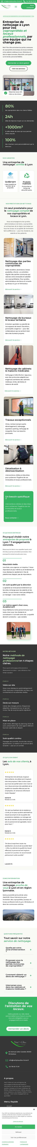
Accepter (18, 1127)
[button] (34, 1109)
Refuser (18, 1132)
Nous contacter (30, 6)
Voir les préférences (18, 1137)
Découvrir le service (12, 289)
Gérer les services (18, 1121)
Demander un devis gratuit (18, 63)
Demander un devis (18, 1029)
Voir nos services (18, 69)
